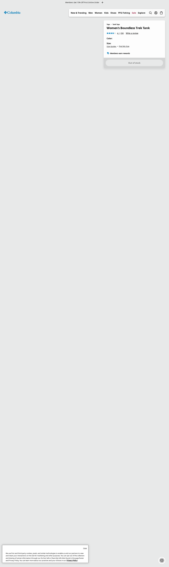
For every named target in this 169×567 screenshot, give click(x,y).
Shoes (113, 12)
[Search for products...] (150, 13)
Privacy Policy (72, 560)
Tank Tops (116, 24)
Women (98, 12)
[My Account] (156, 13)
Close (85, 548)
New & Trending (78, 12)
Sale (134, 12)
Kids (106, 12)
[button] (161, 560)
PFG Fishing (124, 12)
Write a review (132, 33)
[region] (84, 286)
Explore (141, 12)
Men (90, 12)
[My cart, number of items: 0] (161, 13)
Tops (108, 24)
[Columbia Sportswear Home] (12, 12)
